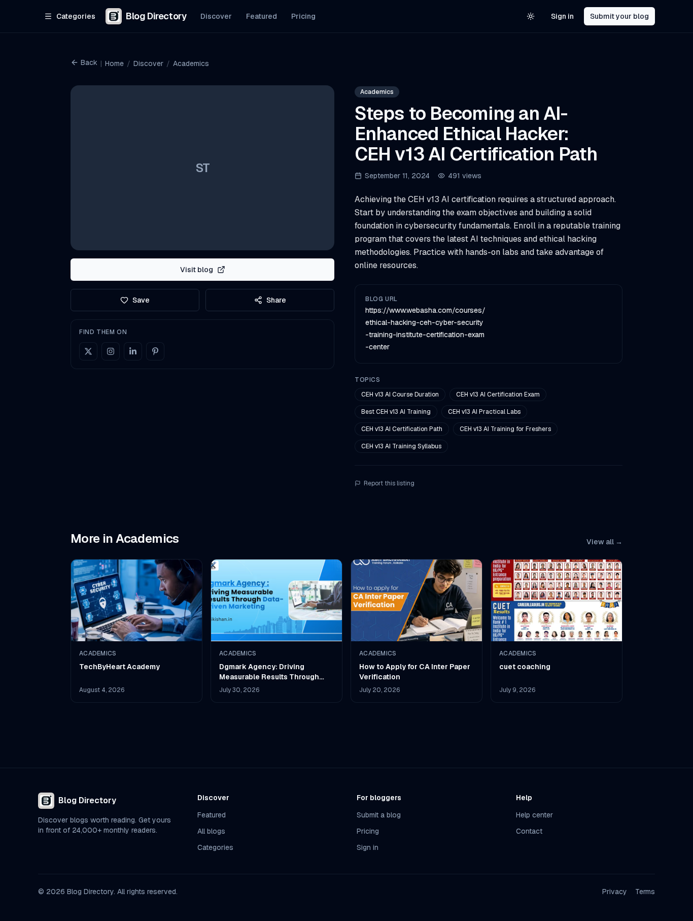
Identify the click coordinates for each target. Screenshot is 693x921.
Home (114, 63)
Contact (529, 831)
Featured (261, 16)
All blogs (211, 831)
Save (141, 300)
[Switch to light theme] (531, 16)
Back (89, 62)
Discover (216, 16)
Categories (215, 847)
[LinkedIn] (133, 351)
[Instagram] (110, 351)
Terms (645, 891)
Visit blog (196, 269)
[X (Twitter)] (88, 351)
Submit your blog (619, 16)
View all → (604, 541)
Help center (534, 814)
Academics (191, 63)
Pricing (303, 16)
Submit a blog (379, 814)
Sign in (562, 16)
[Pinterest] (155, 351)
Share (276, 300)
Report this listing (389, 483)
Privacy (614, 891)
